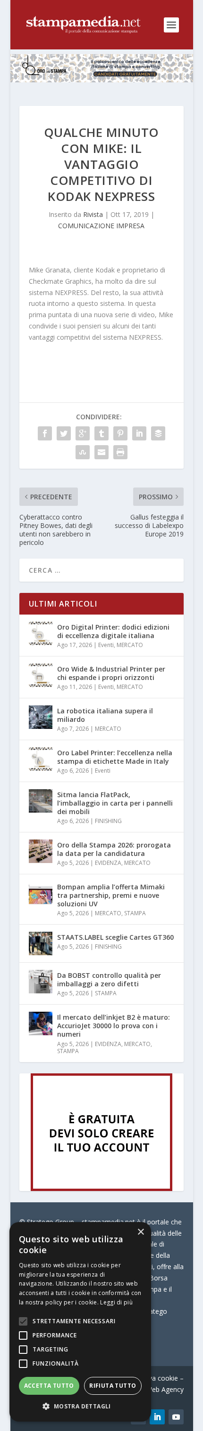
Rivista (93, 214)
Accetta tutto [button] (49, 1386)
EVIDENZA (108, 863)
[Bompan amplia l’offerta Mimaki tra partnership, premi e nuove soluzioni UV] (40, 893)
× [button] (140, 1232)
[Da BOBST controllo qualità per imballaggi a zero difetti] (40, 981)
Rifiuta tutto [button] (112, 1386)
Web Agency (165, 1389)
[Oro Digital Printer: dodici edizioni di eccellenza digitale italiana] (40, 633)
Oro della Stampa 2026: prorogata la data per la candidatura (114, 849)
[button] (80, 1406)
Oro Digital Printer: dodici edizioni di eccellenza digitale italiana (113, 631)
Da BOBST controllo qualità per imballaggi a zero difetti (109, 979)
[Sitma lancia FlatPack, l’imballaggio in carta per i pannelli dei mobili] (40, 801)
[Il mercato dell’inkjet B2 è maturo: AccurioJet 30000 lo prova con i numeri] (40, 1023)
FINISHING (108, 821)
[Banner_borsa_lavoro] (101, 1188)
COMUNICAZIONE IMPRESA (101, 225)
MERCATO (130, 645)
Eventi (106, 645)
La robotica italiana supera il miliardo (105, 715)
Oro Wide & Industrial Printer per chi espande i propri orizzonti (111, 673)
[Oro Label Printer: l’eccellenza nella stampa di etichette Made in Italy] (40, 759)
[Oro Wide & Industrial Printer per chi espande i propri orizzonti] (40, 675)
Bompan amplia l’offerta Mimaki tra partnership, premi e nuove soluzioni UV (111, 895)
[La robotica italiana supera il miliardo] (40, 717)
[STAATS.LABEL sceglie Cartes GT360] (40, 943)
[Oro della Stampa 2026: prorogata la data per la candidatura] (40, 851)
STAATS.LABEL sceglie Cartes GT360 (115, 937)
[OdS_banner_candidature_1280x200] (101, 79)
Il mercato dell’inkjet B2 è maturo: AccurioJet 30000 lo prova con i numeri (113, 1026)
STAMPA (135, 913)
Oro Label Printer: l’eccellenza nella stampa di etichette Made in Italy (114, 757)
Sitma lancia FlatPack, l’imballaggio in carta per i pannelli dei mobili (115, 803)
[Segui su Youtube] (176, 1416)
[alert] (80, 1322)
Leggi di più (116, 1302)
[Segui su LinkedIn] (157, 1416)
